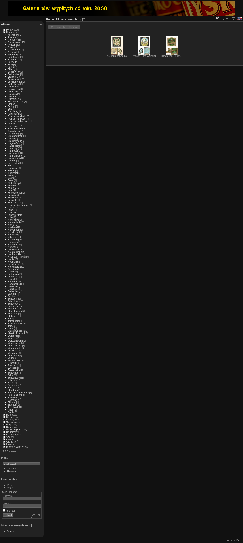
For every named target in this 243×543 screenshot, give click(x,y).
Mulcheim (13, 242)
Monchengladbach (17, 239)
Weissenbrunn (15, 340)
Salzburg (12, 296)
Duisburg (12, 96)
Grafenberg (14, 133)
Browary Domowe (15, 446)
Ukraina (10, 417)
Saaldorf (12, 405)
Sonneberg (13, 306)
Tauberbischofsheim (18, 392)
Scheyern (13, 298)
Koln (10, 190)
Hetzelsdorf (14, 163)
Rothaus (12, 289)
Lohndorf (12, 212)
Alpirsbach (13, 407)
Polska (9, 30)
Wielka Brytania (14, 429)
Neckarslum (14, 249)
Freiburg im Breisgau (18, 121)
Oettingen (13, 269)
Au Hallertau (14, 49)
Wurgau (12, 358)
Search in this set (67, 27)
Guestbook (12, 471)
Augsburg (13, 54)
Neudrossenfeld (16, 252)
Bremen (12, 77)
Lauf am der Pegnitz (18, 205)
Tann (10, 318)
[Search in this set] (217, 17)
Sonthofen (13, 308)
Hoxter (11, 170)
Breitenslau (14, 74)
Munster (12, 247)
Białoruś (10, 427)
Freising (12, 123)
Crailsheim (13, 86)
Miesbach (13, 234)
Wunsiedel (13, 355)
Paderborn (13, 274)
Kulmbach (13, 202)
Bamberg (12, 59)
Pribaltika (11, 434)
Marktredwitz (14, 222)
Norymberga (14, 266)
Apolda (11, 47)
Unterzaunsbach (16, 331)
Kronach (12, 200)
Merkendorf (14, 229)
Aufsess (12, 52)
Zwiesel (12, 368)
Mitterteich (13, 237)
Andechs (12, 44)
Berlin (11, 67)
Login (10, 487)
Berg (10, 64)
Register (11, 485)
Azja (8, 437)
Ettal (10, 109)
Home (50, 19)
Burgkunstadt (14, 79)
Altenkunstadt (15, 42)
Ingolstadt (13, 173)
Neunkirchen (14, 264)
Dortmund (13, 91)
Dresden (12, 94)
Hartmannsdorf (15, 155)
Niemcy (10, 32)
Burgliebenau (15, 81)
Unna (10, 328)
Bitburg (11, 69)
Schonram (13, 372)
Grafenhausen (15, 136)
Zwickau (12, 365)
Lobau (11, 210)
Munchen (12, 244)
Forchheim (13, 114)
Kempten (12, 185)
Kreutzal (12, 195)
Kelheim (12, 183)
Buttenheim (14, 84)
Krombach (13, 197)
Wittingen (12, 353)
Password (8, 503)
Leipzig (11, 207)
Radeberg (13, 281)
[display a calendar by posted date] (233, 18)
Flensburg (13, 111)
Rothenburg (14, 291)
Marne (11, 224)
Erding (11, 106)
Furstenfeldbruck (16, 128)
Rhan (10, 409)
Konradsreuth (15, 192)
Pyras (11, 279)
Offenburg (13, 271)
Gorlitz (11, 412)
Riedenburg (14, 286)
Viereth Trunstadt (16, 333)
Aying (10, 375)
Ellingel (12, 402)
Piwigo (239, 540)
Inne (8, 444)
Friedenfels (13, 126)
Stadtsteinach (15, 311)
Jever (10, 180)
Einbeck (12, 104)
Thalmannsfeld (15, 323)
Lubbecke (13, 380)
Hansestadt (14, 153)
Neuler (11, 259)
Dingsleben (14, 89)
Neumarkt (13, 261)
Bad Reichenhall (16, 395)
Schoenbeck (14, 377)
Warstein (12, 338)
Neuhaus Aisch (15, 254)
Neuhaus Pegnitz (17, 257)
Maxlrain (12, 227)
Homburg (12, 168)
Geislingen (13, 385)
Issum (11, 178)
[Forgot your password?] (37, 515)
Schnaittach (14, 301)
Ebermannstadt (16, 101)
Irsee (10, 175)
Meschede (13, 232)
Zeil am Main (14, 360)
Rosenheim (14, 370)
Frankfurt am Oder (17, 118)
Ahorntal (12, 37)
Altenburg (13, 40)
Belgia (9, 414)
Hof (9, 165)
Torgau (11, 326)
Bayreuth (12, 62)
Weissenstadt (15, 345)
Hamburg (12, 148)
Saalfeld (12, 294)
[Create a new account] (32, 515)
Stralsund (13, 313)
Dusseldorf (13, 99)
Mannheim (13, 220)
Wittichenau (14, 350)
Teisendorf (13, 321)
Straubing (13, 390)
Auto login (10, 510)
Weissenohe (14, 343)
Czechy (10, 419)
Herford (12, 160)
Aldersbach (13, 397)
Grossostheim (15, 141)
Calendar (12, 468)
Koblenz (12, 188)
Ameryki (10, 439)
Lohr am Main (15, 215)
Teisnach (12, 387)
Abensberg (13, 35)
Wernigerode (14, 348)
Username (8, 496)
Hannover (13, 151)
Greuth (11, 138)
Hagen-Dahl (14, 143)
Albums (6, 24)
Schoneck (13, 303)
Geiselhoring (14, 131)
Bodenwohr (14, 72)
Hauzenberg (14, 158)
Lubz (10, 217)
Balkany (10, 432)
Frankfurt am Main (17, 116)
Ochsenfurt (13, 400)
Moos (10, 382)
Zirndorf (12, 363)
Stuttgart (12, 316)
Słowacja (11, 422)
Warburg (12, 335)
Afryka (9, 442)
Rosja (9, 424)
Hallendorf (13, 146)
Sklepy (10, 531)
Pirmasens (13, 276)
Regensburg (14, 284)
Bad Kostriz (14, 57)
